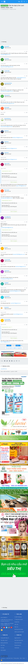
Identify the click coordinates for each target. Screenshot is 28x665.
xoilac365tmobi (4, 368)
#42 (26, 63)
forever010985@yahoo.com (19, 254)
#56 (26, 275)
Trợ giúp (2, 647)
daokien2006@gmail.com (15, 291)
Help (21, 658)
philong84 (6, 107)
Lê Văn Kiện (7, 70)
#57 (26, 287)
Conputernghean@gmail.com (7, 227)
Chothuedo (17, 647)
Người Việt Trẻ (17, 637)
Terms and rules (9, 658)
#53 (26, 221)
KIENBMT (6, 282)
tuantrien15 (7, 296)
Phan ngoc (6, 190)
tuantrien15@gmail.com (16, 303)
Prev (9, 345)
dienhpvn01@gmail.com (17, 137)
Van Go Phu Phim (18, 642)
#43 (26, 75)
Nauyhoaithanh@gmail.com (6, 126)
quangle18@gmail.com (5, 54)
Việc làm (16, 624)
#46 (26, 112)
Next (17, 345)
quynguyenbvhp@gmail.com (7, 91)
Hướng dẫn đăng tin (5, 637)
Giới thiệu (3, 645)
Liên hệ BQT (3, 650)
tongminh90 (7, 259)
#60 (26, 324)
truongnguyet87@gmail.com (7, 278)
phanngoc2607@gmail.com (6, 198)
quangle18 (6, 46)
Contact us (3, 658)
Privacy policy (16, 658)
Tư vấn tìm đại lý (18, 616)
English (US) (4, 656)
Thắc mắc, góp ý (4, 640)
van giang (6, 58)
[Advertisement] (14, 24)
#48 (26, 135)
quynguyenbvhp (8, 83)
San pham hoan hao (19, 640)
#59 (26, 312)
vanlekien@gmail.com (21, 77)
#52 (26, 195)
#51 (26, 168)
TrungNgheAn (7, 216)
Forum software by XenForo (12, 663)
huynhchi (6, 307)
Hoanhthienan (7, 118)
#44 (26, 88)
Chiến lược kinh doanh (19, 631)
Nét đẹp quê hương (19, 629)
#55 (26, 264)
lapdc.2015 (6, 163)
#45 (26, 100)
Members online (6, 366)
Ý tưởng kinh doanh (19, 619)
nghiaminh (6, 270)
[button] (2, 2)
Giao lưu (16, 626)
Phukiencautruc (18, 645)
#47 (26, 123)
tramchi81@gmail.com (18, 314)
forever (6, 247)
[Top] (26, 658)
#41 (26, 51)
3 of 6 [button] (13, 345)
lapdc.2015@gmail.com (21, 185)
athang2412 (7, 95)
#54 (26, 252)
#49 (26, 146)
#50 (26, 157)
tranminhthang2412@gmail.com (7, 103)
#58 (26, 301)
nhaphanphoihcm (5, 9)
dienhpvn (6, 130)
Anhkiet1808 (7, 319)
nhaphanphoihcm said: (6, 171)
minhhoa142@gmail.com (20, 266)
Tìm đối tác (17, 621)
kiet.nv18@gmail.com (5, 341)
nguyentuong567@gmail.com (7, 66)
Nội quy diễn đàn (4, 642)
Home (23, 658)
